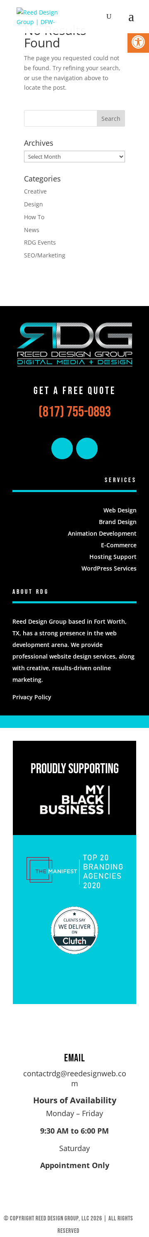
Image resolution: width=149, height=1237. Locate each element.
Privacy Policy (31, 697)
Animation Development (102, 533)
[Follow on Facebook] (62, 448)
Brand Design (118, 522)
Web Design (120, 510)
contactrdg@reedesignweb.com (74, 1078)
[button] (138, 42)
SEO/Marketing (44, 255)
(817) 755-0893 (74, 412)
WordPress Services (109, 568)
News (31, 230)
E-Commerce (119, 545)
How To (34, 217)
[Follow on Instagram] (87, 448)
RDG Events (40, 242)
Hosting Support (113, 557)
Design (33, 204)
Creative (35, 191)
